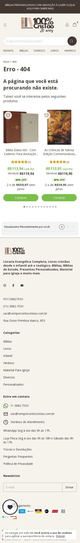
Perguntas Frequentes (18, 456)
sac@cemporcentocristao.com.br (25, 313)
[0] (74, 25)
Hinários (70, 50)
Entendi (60, 536)
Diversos (39, 50)
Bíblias (23, 50)
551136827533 (13, 299)
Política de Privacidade (18, 464)
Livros (55, 50)
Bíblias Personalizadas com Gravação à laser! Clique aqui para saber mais (40, 6)
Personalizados (13, 384)
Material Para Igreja (16, 370)
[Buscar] (72, 41)
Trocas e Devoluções (17, 449)
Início (6, 61)
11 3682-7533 (19, 405)
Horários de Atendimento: (28, 422)
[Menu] (5, 25)
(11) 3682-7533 (13, 306)
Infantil (8, 50)
